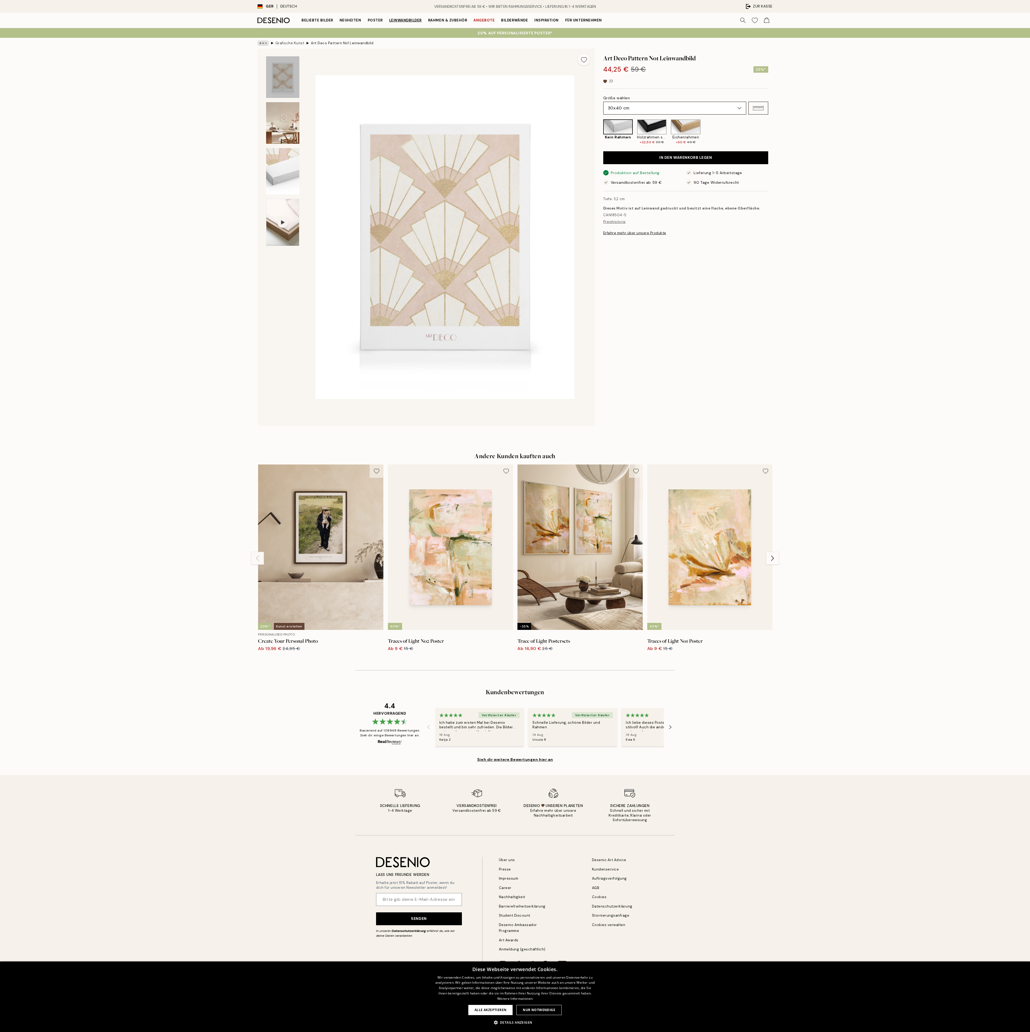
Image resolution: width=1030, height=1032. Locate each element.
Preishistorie (614, 222)
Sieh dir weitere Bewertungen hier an (515, 759)
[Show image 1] (282, 77)
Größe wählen (616, 98)
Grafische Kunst (289, 43)
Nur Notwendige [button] (539, 1010)
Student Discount (514, 915)
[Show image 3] (282, 171)
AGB (595, 888)
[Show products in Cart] (766, 20)
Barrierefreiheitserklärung (522, 906)
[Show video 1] (282, 222)
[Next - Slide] (772, 131)
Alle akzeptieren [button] (490, 1010)
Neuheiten (350, 20)
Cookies (599, 897)
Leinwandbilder (405, 20)
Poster (375, 20)
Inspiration (546, 20)
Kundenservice (605, 869)
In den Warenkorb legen (685, 157)
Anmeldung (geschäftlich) (522, 949)
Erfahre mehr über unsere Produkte (634, 233)
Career (505, 888)
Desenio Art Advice (609, 860)
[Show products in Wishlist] (755, 20)
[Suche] (743, 20)
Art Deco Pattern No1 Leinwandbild (342, 43)
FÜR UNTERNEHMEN (583, 20)
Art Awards (508, 940)
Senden (418, 918)
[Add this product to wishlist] (583, 59)
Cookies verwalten (609, 925)
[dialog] (515, 996)
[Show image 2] (282, 123)
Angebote (484, 20)
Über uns (507, 860)
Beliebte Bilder (317, 20)
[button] (758, 108)
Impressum (508, 878)
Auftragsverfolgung (609, 878)
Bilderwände (514, 20)
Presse (505, 869)
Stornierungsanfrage (611, 915)
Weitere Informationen (515, 998)
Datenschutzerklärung (409, 931)
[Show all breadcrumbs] (263, 43)
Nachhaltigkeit (512, 897)
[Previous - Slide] (599, 131)
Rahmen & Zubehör (447, 20)
